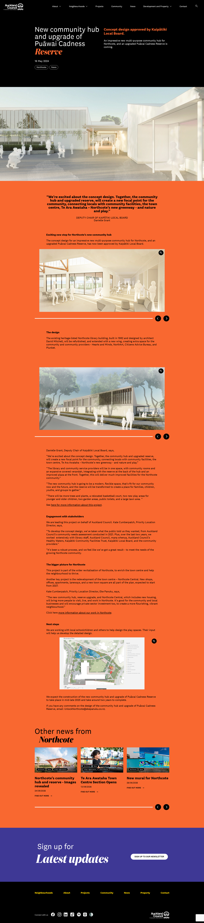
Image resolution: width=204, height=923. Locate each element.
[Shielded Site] (91, 915)
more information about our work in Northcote (84, 612)
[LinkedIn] (66, 915)
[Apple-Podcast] (85, 915)
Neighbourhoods (77, 6)
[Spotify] (79, 915)
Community (116, 6)
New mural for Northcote (147, 778)
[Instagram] (59, 915)
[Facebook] (53, 915)
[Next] (166, 318)
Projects (99, 6)
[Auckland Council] (159, 914)
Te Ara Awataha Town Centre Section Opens (99, 780)
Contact (183, 6)
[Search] (196, 6)
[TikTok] (72, 915)
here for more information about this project (76, 504)
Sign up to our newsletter (149, 856)
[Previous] (158, 318)
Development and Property (156, 6)
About (55, 6)
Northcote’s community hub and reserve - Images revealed (55, 782)
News (132, 6)
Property (145, 892)
